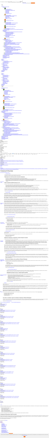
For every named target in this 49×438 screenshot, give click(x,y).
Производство (3, 70)
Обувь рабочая (18, 168)
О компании (3, 66)
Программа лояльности (5, 65)
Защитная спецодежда (12, 229)
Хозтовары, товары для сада (42, 168)
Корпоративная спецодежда (9, 168)
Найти (2, 86)
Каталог (2, 73)
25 (1, 404)
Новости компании (5, 83)
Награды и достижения (5, 81)
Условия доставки (5, 78)
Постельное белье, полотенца (5, 169)
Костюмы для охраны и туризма (11, 251)
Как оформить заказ (5, 64)
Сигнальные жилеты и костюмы (11, 214)
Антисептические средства (3, 168)
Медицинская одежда (11, 267)
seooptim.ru (6, 420)
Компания (1, 421)
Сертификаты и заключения (6, 67)
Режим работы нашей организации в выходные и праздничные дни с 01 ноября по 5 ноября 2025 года (12, 161)
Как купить (3, 77)
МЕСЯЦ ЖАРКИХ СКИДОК (3, 162)
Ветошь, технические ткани (36, 168)
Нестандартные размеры (5, 63)
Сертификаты (3, 424)
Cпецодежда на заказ (5, 62)
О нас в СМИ (4, 68)
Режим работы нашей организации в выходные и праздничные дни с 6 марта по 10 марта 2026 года (11, 160)
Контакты (3, 71)
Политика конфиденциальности (5, 432)
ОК (24, 436)
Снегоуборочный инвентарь (11, 169)
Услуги (2, 60)
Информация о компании (6, 80)
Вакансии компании (5, 69)
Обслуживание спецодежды (6, 75)
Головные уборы (15, 168)
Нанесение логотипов (4, 431)
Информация (3, 84)
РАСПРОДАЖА (16, 169)
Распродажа (3, 59)
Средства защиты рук (22, 168)
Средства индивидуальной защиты (29, 168)
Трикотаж (12, 281)
